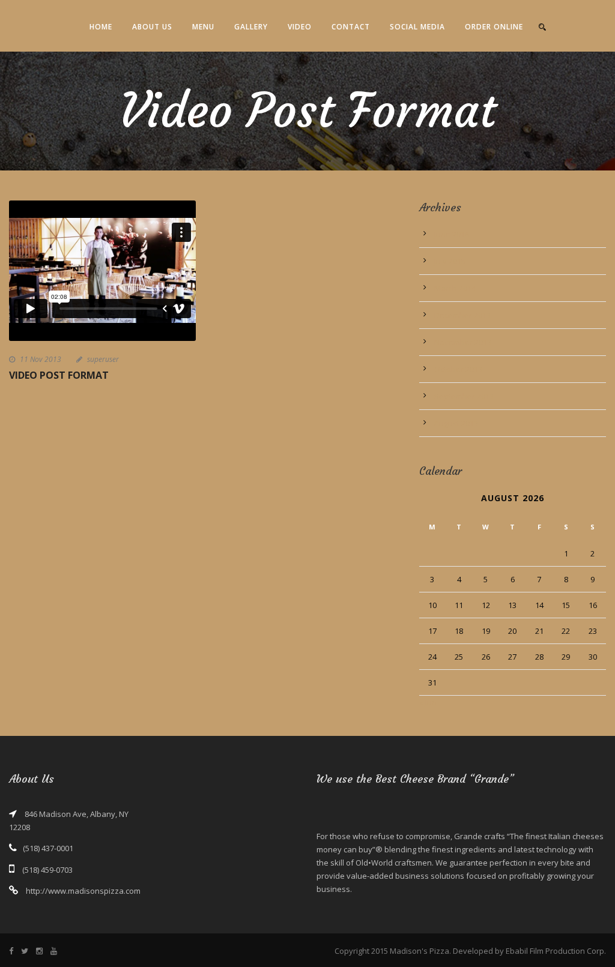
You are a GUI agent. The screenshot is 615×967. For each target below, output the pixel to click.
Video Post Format (59, 375)
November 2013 (462, 342)
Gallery (251, 27)
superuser (103, 359)
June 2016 (451, 234)
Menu (203, 27)
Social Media (417, 27)
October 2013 (458, 369)
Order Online (494, 27)
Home (100, 27)
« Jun (428, 702)
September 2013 (464, 396)
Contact (351, 27)
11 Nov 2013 (40, 359)
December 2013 (462, 315)
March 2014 (455, 288)
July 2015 (449, 261)
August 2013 (456, 423)
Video (300, 27)
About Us (152, 27)
